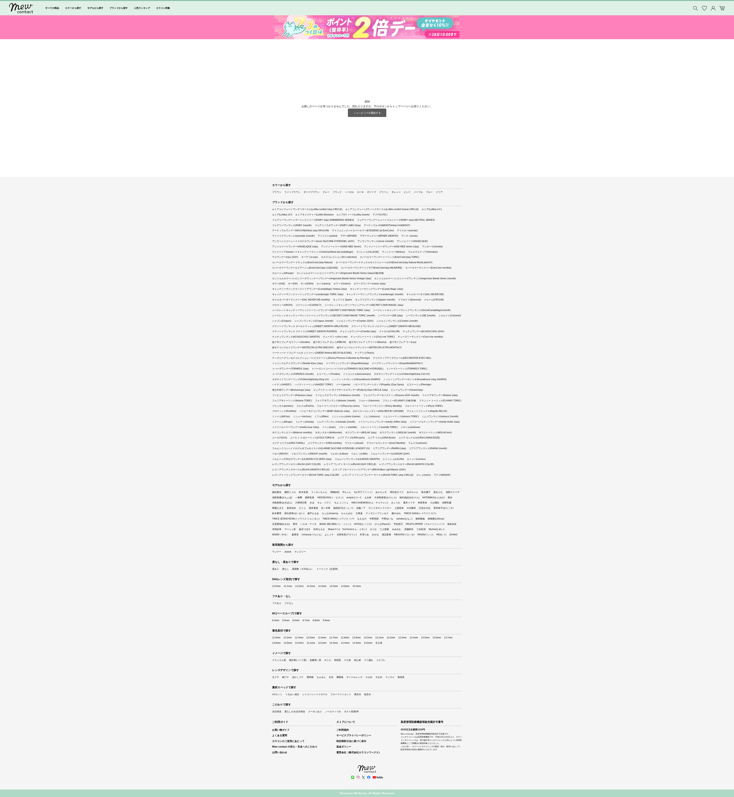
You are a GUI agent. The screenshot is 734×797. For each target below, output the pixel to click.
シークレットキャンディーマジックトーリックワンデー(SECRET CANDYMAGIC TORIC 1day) (321, 310)
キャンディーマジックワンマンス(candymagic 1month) (374, 294)
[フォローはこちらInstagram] (358, 777)
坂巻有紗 (291, 508)
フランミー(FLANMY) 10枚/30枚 (399, 400)
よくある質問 (279, 735)
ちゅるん (321, 677)
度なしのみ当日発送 (294, 711)
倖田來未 (422, 502)
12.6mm (322, 637)
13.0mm (368, 637)
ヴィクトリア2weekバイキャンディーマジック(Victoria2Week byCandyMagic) (312, 252)
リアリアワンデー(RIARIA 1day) (389, 448)
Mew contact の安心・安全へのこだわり (294, 746)
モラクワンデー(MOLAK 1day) (361, 432)
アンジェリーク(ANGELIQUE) (412, 241)
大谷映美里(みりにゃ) (385, 497)
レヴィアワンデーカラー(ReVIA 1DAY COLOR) (296, 464)
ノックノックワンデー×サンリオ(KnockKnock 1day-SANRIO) (415, 379)
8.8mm (316, 620)
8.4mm (275, 620)
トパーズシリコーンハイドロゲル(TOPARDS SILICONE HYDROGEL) (347, 368)
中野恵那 (374, 518)
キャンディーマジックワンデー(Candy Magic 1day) (376, 289)
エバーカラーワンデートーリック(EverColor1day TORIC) (389, 257)
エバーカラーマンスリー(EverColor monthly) (428, 267)
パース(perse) (343, 384)
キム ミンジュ (341, 502)
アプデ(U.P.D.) (380, 214)
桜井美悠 (313, 508)
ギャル (327, 660)
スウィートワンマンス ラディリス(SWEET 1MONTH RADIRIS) (304, 331)
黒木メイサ (409, 502)
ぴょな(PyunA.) (383, 524)
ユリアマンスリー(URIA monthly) (325, 443)
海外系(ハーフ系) (298, 660)
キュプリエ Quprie (342, 299)
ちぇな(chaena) (330, 513)
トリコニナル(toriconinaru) (357, 374)
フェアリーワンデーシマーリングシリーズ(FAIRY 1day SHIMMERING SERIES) (313, 220)
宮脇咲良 (408, 529)
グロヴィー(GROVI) (282, 305)
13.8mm (276, 643)
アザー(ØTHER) (348, 236)
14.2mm (299, 586)
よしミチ (329, 534)
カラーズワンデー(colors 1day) (370, 283)
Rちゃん (347, 492)
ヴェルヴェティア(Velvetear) (423, 252)
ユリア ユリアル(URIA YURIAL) (288, 443)
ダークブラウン (312, 192)
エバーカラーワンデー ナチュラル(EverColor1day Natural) (302, 262)
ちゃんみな (347, 513)
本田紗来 (276, 529)
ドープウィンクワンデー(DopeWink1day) (347, 363)
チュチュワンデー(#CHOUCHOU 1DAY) (423, 331)
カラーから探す (73, 8)
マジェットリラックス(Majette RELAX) (427, 411)
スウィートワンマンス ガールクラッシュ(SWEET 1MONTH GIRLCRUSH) (310, 326)
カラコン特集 (163, 8)
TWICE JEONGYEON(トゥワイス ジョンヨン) (295, 518)
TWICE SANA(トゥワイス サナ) (420, 513)
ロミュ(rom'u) (424, 475)
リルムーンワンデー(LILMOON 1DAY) (390, 453)
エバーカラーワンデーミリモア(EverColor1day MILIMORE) (371, 267)
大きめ (378, 677)
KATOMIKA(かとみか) (433, 497)
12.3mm (287, 637)
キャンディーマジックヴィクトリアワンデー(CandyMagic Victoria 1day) (309, 289)
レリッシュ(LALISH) (393, 459)
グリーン (383, 192)
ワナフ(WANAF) (442, 475)
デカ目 (347, 660)
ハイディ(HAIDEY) (281, 384)
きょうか (395, 502)
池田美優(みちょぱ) (282, 497)
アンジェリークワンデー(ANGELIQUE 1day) (295, 246)
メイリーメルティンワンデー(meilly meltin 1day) (435, 421)
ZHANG (453, 534)
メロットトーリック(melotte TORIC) (379, 427)
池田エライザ (453, 492)
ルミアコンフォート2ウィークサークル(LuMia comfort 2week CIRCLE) (382, 209)
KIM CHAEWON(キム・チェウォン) (370, 502)
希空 (295, 524)
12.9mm (356, 637)
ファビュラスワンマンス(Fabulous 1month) (337, 395)
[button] (273, 27)
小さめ (368, 677)
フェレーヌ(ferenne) (369, 400)
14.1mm (288, 586)
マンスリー (300, 551)
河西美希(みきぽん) (282, 502)
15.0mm (356, 586)
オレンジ (396, 192)
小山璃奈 (434, 502)
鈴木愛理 (276, 513)
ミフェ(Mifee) (321, 416)
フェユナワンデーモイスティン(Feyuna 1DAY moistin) (391, 395)
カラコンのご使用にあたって (288, 741)
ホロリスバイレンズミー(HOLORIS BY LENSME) (378, 411)
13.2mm (391, 637)
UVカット (277, 694)
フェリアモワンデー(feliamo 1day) (440, 395)
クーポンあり (315, 711)
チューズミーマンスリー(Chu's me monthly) (420, 336)
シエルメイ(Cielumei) (449, 315)
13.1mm (379, 637)
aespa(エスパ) (353, 497)
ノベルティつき (333, 711)
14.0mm (276, 586)
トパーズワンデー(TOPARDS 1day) (290, 368)
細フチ (285, 677)
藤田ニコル (290, 492)
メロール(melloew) (410, 427)
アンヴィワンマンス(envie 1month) (375, 241)
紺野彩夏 (446, 502)
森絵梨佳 (276, 492)
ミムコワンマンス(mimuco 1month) (440, 416)
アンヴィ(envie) (409, 236)
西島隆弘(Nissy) (436, 518)
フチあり (276, 603)
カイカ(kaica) (323, 283)
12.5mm (310, 637)
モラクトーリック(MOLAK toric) (435, 432)
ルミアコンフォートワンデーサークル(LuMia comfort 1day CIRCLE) (307, 209)
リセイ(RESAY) (280, 453)
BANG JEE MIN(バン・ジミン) (335, 524)
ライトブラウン (292, 192)
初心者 (357, 660)
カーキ (360, 192)
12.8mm (345, 637)
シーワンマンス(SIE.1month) (420, 315)
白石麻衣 (411, 508)
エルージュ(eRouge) (283, 273)
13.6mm (437, 637)
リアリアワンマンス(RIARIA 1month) (428, 448)
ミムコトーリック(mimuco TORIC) (401, 416)
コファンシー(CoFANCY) (309, 305)
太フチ (275, 677)
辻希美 (359, 513)
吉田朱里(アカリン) (347, 534)
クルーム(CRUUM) (434, 299)
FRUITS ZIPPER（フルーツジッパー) (425, 524)
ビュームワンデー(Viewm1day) (407, 390)
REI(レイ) (441, 534)
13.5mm (425, 637)
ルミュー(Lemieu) (416, 459)
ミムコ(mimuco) (371, 416)
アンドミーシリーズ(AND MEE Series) (341, 246)
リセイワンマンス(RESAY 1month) (309, 453)
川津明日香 (301, 502)
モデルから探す (95, 8)
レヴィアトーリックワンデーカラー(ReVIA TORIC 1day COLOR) (305, 475)
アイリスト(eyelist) (327, 236)
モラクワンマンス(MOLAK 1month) (398, 432)
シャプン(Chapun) (281, 321)
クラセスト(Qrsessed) (409, 299)
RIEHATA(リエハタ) (404, 534)
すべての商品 (52, 8)
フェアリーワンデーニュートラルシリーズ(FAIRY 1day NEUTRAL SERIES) (396, 220)
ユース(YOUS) (279, 437)
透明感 (310, 677)
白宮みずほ (424, 508)
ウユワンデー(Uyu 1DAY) (285, 257)
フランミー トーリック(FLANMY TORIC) (440, 400)
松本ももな (319, 529)
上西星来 (399, 508)
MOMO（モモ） (280, 534)
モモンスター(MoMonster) (328, 432)
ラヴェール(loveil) (354, 443)
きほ (312, 502)
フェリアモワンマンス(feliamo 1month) (335, 400)
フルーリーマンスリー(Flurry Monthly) (382, 406)
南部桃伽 (420, 518)
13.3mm (402, 637)
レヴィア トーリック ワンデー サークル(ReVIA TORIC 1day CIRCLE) (377, 475)
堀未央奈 (451, 524)
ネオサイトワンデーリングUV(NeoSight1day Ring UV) (300, 379)
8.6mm (296, 620)
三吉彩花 (421, 529)
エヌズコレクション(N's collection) (339, 257)
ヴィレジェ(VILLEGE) (367, 252)
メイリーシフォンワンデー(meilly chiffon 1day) (382, 421)
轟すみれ (396, 513)
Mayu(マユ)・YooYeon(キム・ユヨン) (347, 529)
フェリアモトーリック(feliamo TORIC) (292, 400)
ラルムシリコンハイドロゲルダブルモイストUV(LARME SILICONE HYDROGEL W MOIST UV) (321, 448)
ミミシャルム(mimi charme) (346, 416)
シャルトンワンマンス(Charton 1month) (397, 321)
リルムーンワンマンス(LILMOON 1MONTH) (357, 459)
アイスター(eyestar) (407, 230)
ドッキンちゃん (319, 492)
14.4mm (322, 586)
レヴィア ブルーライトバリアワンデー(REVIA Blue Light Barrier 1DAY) (369, 469)
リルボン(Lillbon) (339, 453)
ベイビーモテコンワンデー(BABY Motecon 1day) (324, 411)
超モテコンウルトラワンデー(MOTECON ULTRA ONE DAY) (303, 347)
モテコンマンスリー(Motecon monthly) (292, 432)
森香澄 (295, 534)
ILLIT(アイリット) (363, 492)
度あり (275, 569)
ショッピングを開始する (367, 112)
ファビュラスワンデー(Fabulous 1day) (292, 395)
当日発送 (276, 711)
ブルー (429, 192)
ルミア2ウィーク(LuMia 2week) (353, 214)
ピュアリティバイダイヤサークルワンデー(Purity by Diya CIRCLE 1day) (350, 390)
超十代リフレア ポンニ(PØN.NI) (329, 342)
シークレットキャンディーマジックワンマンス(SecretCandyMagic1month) (412, 310)
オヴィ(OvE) (278, 283)
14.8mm (345, 586)
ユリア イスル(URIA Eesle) (381, 437)
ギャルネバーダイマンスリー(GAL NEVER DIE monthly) (301, 299)
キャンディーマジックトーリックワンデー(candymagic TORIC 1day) (307, 294)
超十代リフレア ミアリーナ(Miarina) (367, 342)
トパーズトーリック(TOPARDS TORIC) (406, 368)
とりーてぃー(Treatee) (328, 374)
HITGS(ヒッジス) (363, 524)
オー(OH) (293, 283)
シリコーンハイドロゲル (314, 694)
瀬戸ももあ (313, 513)
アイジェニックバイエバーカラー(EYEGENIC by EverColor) (363, 230)
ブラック (337, 192)
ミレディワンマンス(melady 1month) (336, 421)
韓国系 (337, 660)
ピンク (407, 192)
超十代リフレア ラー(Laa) (403, 342)
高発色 (401, 677)
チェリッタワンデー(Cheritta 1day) (358, 331)
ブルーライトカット (340, 694)
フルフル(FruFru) (305, 406)
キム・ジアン (324, 502)
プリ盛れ (368, 660)
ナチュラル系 (279, 660)
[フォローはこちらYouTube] (378, 777)
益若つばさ (304, 529)
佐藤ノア (360, 508)
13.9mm (288, 643)
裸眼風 (339, 677)
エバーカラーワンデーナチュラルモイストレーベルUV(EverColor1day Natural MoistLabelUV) (384, 262)
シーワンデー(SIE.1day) (390, 315)
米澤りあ (364, 534)
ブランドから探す (119, 8)
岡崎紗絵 (334, 492)
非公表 (378, 643)
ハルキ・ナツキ (308, 524)
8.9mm (326, 620)
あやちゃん (412, 492)
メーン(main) (329, 427)
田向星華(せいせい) (294, 513)
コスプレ (380, 660)
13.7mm (448, 637)
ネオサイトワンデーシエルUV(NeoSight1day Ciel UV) (402, 374)
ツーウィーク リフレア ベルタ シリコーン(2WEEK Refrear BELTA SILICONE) (312, 352)
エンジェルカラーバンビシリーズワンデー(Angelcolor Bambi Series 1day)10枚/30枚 (340, 273)
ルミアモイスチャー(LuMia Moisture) (314, 214)
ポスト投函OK (351, 711)
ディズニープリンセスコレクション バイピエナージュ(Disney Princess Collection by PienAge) (321, 358)
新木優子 (425, 492)
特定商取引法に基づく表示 (351, 741)
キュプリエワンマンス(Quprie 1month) (375, 299)
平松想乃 (398, 524)
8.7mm (306, 620)
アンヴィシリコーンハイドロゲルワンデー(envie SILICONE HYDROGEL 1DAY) (313, 241)
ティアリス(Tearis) (364, 352)
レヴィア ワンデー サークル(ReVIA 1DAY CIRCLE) (350, 464)
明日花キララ (397, 492)
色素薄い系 (315, 660)
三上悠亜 (384, 529)
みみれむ (396, 529)
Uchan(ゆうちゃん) (312, 534)
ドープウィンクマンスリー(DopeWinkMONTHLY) (397, 363)
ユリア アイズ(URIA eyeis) (351, 437)
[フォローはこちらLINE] (352, 777)
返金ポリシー (343, 746)
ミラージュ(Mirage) (282, 421)
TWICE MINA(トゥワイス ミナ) (338, 518)
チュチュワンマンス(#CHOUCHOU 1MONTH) (296, 336)
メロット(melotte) (348, 427)
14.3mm (311, 586)
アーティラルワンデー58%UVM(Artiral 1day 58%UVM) (300, 230)
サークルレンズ (354, 677)
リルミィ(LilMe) (359, 453)
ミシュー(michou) (302, 416)
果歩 (450, 497)
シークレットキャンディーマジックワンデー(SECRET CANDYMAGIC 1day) (364, 305)
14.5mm (334, 586)
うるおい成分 (292, 694)
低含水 (367, 694)
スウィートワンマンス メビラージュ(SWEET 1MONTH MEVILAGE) (386, 326)
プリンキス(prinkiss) (282, 406)
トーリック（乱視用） (328, 569)
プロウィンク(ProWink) (284, 411)
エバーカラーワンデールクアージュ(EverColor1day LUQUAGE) (305, 267)
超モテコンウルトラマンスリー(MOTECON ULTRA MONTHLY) (369, 347)
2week (287, 551)
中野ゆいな (387, 518)
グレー (326, 192)
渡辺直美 (386, 534)
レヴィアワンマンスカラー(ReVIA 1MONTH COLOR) (406, 464)
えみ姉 (367, 497)
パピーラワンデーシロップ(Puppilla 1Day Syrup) (378, 384)
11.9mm (276, 637)
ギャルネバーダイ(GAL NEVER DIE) (425, 294)
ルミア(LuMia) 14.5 (282, 214)
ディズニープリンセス (377, 513)
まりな (373, 529)
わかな (375, 534)
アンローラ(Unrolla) (432, 246)
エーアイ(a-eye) (309, 257)
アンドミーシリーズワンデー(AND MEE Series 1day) (391, 246)
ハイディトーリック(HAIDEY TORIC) (314, 384)
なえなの (361, 518)
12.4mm (299, 637)
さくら (302, 508)
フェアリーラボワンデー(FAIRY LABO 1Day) (338, 225)
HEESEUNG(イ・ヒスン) (330, 497)
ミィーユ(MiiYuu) (281, 416)
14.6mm (368, 643)
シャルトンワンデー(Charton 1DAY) (354, 321)
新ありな (438, 492)
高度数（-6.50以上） (302, 569)
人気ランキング (142, 8)
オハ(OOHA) (307, 283)
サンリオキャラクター (380, 508)
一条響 (298, 497)
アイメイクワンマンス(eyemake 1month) (293, 236)
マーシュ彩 (290, 529)
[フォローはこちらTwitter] (363, 777)
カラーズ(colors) (342, 283)
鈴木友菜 (303, 492)
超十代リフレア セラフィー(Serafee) (291, 342)
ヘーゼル (349, 192)
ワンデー (276, 551)
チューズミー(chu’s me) (335, 336)
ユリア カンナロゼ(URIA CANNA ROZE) (419, 437)
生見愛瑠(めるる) (281, 524)
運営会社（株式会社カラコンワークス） (358, 752)
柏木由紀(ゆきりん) (409, 497)
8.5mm (285, 620)
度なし (285, 569)
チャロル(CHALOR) (389, 331)
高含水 (357, 694)
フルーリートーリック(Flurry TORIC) (424, 406)
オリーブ (371, 192)
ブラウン (276, 192)
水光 (331, 677)
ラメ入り (390, 677)
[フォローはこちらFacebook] (368, 777)
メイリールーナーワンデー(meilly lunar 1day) (295, 427)
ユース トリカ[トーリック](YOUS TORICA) (312, 437)
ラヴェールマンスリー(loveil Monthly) (385, 443)
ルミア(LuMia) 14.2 (432, 209)
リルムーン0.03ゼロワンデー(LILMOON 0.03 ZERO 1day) (302, 459)
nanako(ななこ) (404, 518)
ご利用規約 (342, 729)
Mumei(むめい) (436, 529)
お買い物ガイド (281, 729)
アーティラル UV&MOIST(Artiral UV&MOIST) (387, 225)
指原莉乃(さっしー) (343, 508)
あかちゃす (381, 492)
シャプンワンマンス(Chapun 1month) (313, 321)
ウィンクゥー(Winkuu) (393, 252)
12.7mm (333, 637)
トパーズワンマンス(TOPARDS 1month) (293, 374)
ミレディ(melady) (305, 421)
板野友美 (309, 497)
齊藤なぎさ (278, 508)
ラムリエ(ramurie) (417, 443)
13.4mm (414, 637)
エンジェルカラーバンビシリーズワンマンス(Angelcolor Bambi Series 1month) (415, 278)
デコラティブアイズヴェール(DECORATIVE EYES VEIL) (402, 358)
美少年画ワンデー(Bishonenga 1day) (291, 390)
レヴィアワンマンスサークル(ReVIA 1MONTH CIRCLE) (301, 469)
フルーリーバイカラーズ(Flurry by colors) (338, 406)
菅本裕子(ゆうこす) (443, 508)
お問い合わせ (279, 752)
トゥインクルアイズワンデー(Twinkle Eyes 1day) (297, 363)
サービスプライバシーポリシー (353, 735)
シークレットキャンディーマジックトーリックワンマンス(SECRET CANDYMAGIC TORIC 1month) (323, 315)
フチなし (289, 603)
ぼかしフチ (298, 677)
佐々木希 (325, 508)
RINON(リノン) (425, 534)
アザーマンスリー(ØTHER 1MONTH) (379, 236)
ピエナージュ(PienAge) (419, 384)
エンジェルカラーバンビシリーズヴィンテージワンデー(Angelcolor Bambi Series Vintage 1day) (321, 278)
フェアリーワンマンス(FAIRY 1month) (292, 225)
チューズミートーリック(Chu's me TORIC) (373, 336)
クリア (439, 192)
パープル (418, 192)
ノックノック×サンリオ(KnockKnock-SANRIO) (356, 379)
